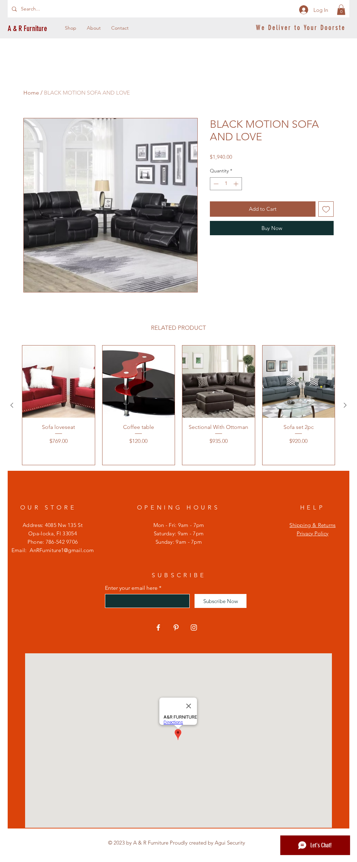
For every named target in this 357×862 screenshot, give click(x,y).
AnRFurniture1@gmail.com (62, 550)
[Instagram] (194, 627)
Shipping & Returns (312, 525)
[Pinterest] (176, 627)
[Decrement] (215, 184)
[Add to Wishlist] (326, 209)
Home (31, 92)
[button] (341, 10)
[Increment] (236, 184)
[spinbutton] (226, 184)
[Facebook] (158, 627)
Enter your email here (131, 588)
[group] (178, 405)
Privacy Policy (312, 533)
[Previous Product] (12, 405)
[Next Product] (345, 405)
